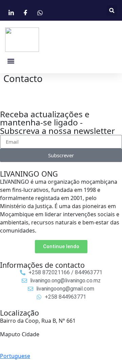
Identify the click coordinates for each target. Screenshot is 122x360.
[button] (111, 10)
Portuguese (15, 356)
